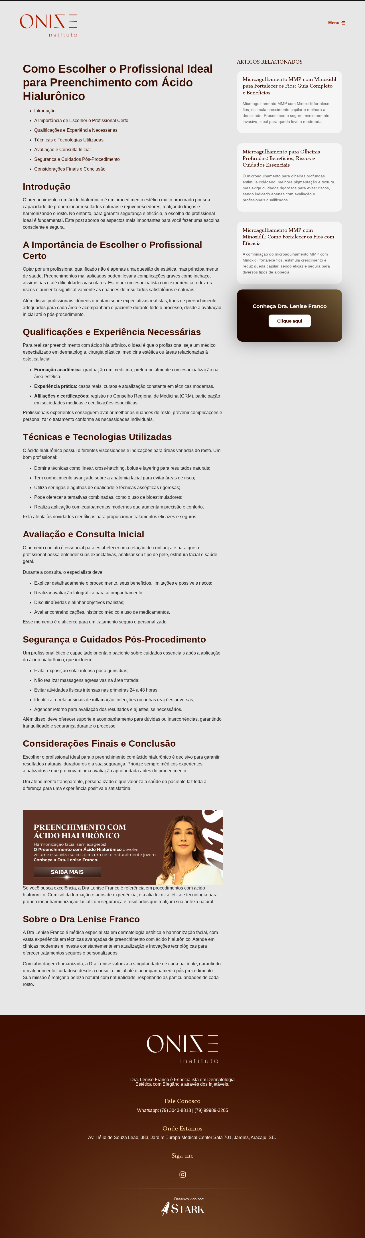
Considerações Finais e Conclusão (70, 169)
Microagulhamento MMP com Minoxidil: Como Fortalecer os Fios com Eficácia (288, 237)
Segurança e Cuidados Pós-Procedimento (77, 159)
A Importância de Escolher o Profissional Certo (81, 120)
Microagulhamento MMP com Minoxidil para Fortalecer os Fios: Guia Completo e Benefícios (289, 86)
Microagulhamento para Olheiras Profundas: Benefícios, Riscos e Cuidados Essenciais (281, 158)
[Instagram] (182, 1174)
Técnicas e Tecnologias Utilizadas (69, 139)
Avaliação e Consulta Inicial (62, 149)
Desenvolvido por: (189, 1199)
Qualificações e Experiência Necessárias (75, 130)
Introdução (45, 110)
